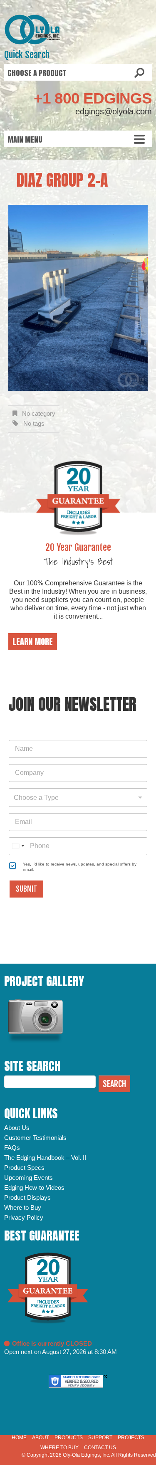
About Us (17, 1127)
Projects (131, 1437)
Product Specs (24, 1167)
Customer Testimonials (35, 1137)
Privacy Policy (23, 1217)
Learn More (32, 641)
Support (100, 1437)
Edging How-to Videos (34, 1187)
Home (19, 1437)
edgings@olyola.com (113, 111)
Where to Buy (22, 1207)
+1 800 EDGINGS (93, 98)
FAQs (12, 1147)
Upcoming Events (28, 1177)
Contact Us (100, 1447)
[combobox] (78, 797)
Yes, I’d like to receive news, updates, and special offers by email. (79, 867)
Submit (26, 889)
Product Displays (27, 1197)
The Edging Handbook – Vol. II (45, 1157)
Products (68, 1437)
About (40, 1437)
